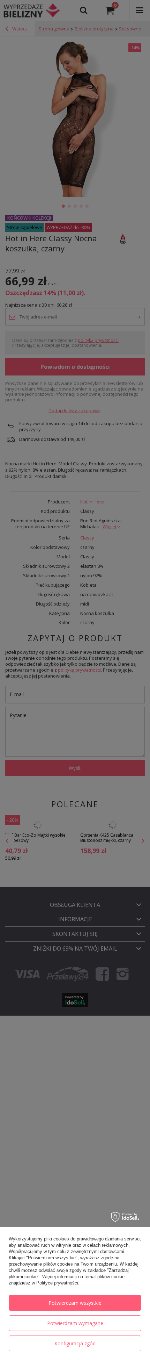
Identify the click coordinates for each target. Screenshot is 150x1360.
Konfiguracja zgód (75, 1343)
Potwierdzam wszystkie (75, 1303)
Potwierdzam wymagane (75, 1323)
